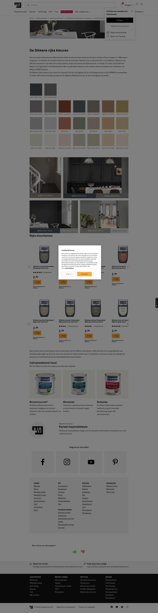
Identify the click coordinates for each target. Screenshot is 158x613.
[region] (79, 262)
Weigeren (69, 274)
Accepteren (84, 274)
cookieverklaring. (69, 268)
